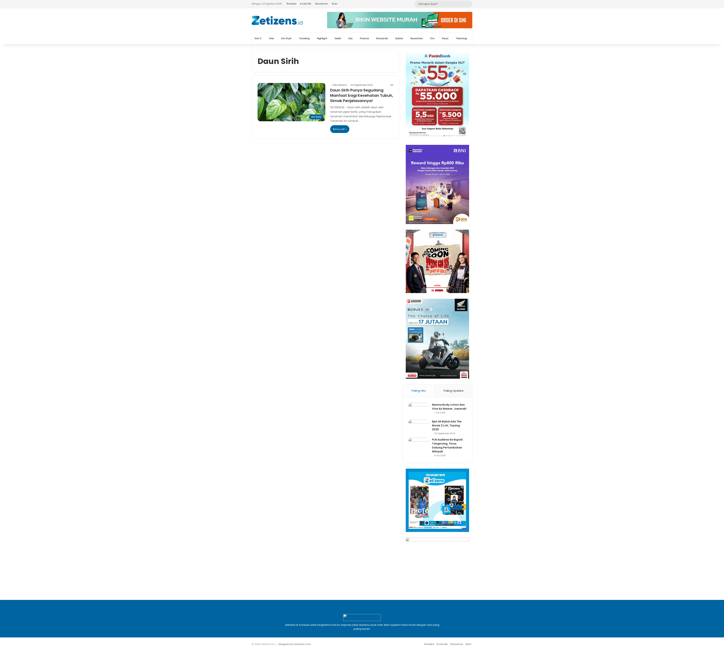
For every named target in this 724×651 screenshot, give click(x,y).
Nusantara (416, 38)
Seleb (338, 38)
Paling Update (453, 391)
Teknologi (461, 38)
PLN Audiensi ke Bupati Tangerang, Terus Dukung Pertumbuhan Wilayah (447, 445)
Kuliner (399, 38)
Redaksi (291, 3)
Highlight (322, 38)
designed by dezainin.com (294, 644)
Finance (364, 38)
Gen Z (258, 38)
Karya (445, 38)
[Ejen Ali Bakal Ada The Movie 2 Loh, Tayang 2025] (418, 427)
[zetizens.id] (277, 20)
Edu (350, 38)
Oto (432, 38)
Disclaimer (321, 3)
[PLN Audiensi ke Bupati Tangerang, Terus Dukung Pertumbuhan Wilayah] (418, 445)
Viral (271, 38)
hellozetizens (339, 85)
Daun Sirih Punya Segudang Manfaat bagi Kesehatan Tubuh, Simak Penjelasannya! (361, 95)
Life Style (286, 38)
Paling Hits (419, 391)
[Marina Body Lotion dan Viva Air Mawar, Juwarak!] (418, 410)
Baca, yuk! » (340, 129)
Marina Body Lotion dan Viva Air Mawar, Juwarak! (449, 407)
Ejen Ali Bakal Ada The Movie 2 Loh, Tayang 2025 (447, 425)
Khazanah (382, 38)
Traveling (304, 38)
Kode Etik (305, 3)
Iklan (334, 3)
